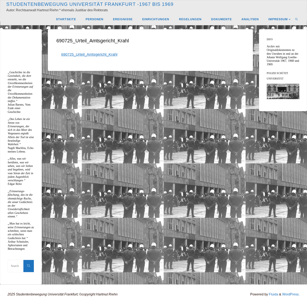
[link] (297, 19)
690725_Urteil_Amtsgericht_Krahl (89, 54)
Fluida (273, 294)
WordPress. (290, 294)
